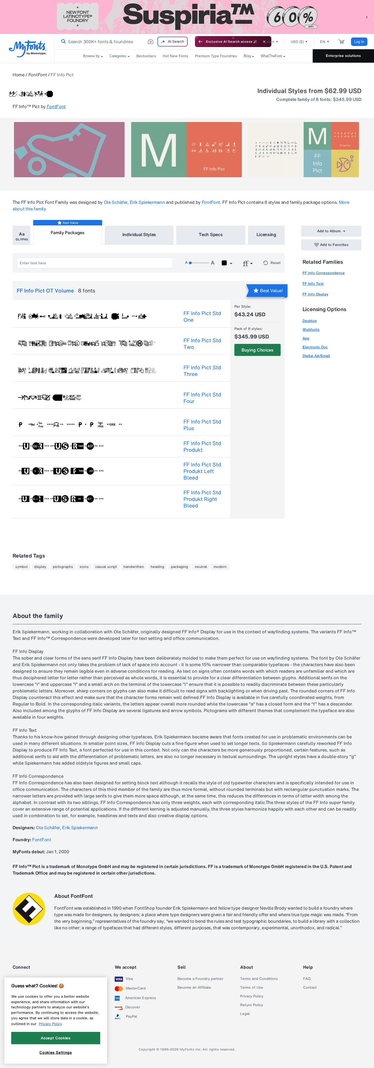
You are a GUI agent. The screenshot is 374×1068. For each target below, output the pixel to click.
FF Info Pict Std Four (202, 398)
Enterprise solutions (343, 55)
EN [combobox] (322, 41)
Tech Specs (211, 234)
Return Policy (251, 1005)
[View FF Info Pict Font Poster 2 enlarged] (186, 149)
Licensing (266, 234)
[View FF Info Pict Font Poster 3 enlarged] (303, 149)
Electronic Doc (315, 347)
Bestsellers (146, 56)
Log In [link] (359, 42)
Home (19, 74)
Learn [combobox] (269, 41)
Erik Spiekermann (147, 202)
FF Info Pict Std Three (202, 371)
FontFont (37, 74)
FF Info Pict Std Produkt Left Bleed (202, 471)
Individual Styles (139, 234)
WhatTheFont (271, 56)
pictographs (63, 567)
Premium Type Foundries (216, 56)
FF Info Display (315, 294)
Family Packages (68, 232)
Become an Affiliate (194, 987)
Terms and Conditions (259, 979)
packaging (179, 567)
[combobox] (123, 41)
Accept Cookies (55, 1038)
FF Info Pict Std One (202, 316)
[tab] (21, 235)
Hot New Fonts (175, 56)
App (306, 338)
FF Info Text (313, 283)
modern (220, 567)
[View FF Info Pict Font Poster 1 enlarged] (69, 149)
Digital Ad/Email (316, 355)
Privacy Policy (251, 996)
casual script (106, 567)
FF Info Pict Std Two (202, 343)
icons (84, 567)
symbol (21, 567)
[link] (62, 41)
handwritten (133, 567)
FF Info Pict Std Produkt (202, 446)
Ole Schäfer (115, 202)
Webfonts (311, 329)
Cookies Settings (55, 1052)
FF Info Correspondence (324, 272)
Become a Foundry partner (200, 979)
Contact (310, 987)
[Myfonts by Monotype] (27, 48)
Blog (247, 56)
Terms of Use (251, 987)
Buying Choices (257, 350)
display (40, 567)
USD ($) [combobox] (297, 41)
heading (157, 567)
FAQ (306, 979)
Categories (118, 56)
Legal (245, 1014)
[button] (367, 16)
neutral (201, 567)
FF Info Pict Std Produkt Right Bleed (202, 499)
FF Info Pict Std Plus (202, 425)
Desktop (310, 320)
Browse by (91, 56)
